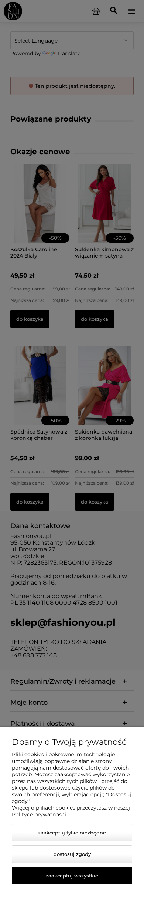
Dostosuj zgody (72, 854)
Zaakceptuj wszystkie (72, 876)
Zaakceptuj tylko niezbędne (72, 833)
